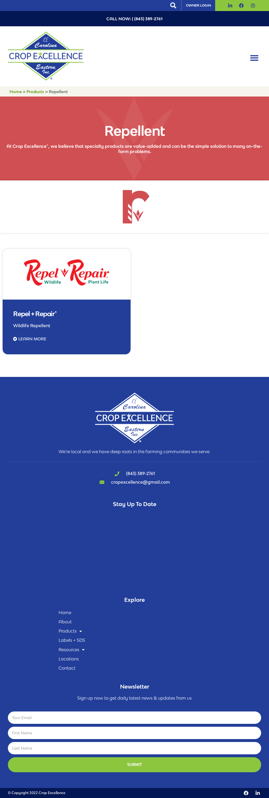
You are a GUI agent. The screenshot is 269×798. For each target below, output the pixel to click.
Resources (69, 649)
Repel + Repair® (35, 313)
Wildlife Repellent (31, 325)
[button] (173, 5)
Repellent (22, 294)
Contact (67, 668)
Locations (69, 658)
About (65, 621)
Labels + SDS (72, 640)
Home (15, 91)
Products (35, 91)
